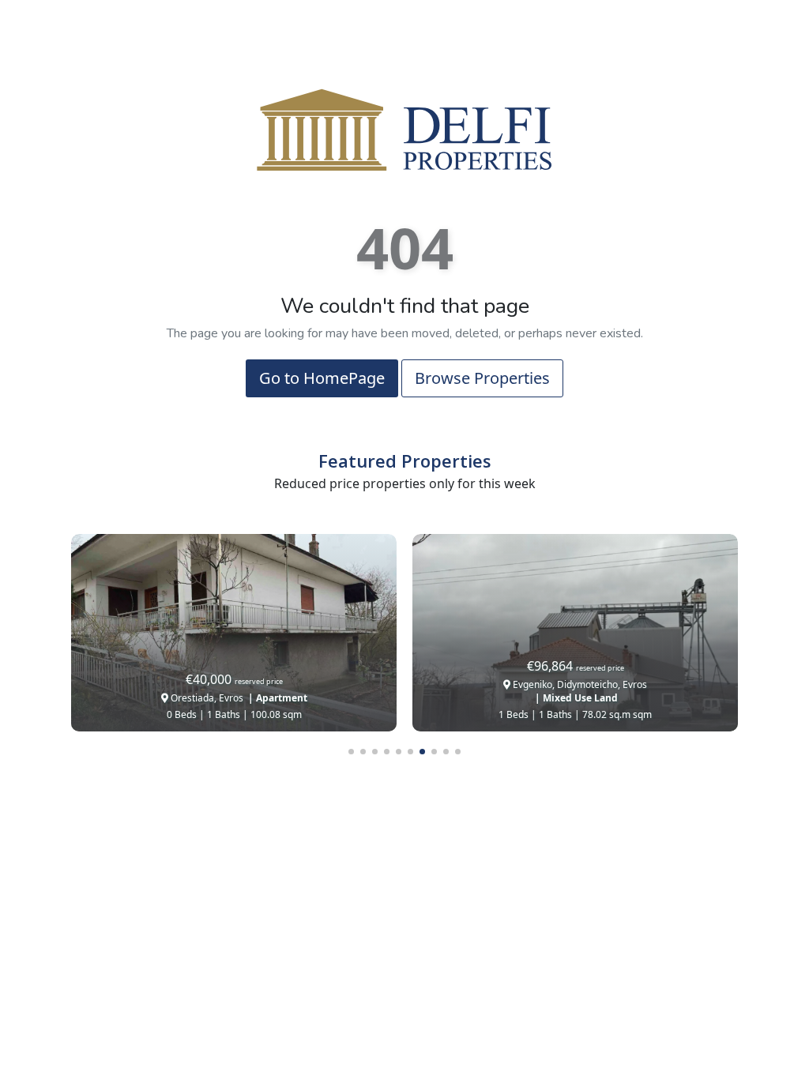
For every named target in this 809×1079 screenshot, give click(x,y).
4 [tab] (386, 751)
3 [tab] (375, 751)
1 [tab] (351, 751)
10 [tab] (458, 751)
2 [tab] (363, 751)
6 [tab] (410, 751)
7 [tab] (422, 751)
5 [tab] (398, 751)
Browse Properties (482, 378)
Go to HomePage (322, 378)
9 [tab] (446, 751)
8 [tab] (434, 751)
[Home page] (404, 128)
